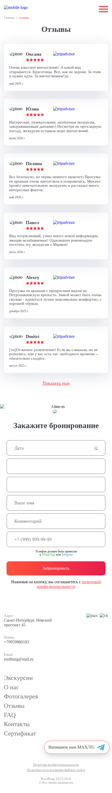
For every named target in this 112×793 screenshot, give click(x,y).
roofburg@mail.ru (19, 659)
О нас (11, 687)
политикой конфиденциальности (69, 584)
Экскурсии (18, 677)
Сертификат (20, 733)
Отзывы (14, 705)
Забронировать (56, 568)
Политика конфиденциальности (56, 765)
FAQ (10, 715)
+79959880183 (16, 642)
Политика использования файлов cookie (56, 770)
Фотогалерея (21, 696)
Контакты (17, 724)
